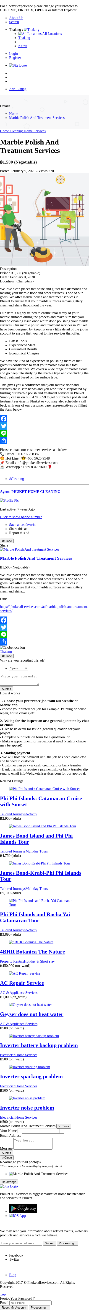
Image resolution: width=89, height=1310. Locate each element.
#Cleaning (16, 479)
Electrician (7, 1055)
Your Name (8, 1131)
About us (15, 77)
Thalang (6, 651)
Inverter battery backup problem (39, 1045)
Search (14, 22)
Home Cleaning (12, 131)
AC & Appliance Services (18, 993)
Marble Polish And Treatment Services (37, 118)
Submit (6, 689)
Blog (12, 1275)
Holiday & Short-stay (39, 961)
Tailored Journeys (13, 814)
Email (4, 1303)
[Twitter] (44, 426)
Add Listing (17, 89)
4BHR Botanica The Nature (32, 952)
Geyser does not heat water (31, 1014)
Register (15, 58)
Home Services (35, 131)
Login (13, 53)
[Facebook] (44, 418)
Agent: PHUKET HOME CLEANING (30, 492)
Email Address (10, 1135)
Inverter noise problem (27, 1108)
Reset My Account (14, 1307)
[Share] (44, 440)
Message (6, 1148)
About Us (16, 18)
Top (3, 1294)
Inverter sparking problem (31, 1076)
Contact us (16, 81)
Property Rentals (12, 961)
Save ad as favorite (22, 525)
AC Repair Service (22, 983)
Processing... (39, 1307)
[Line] (44, 433)
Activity (31, 814)
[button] (21, 517)
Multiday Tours (37, 851)
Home (13, 73)
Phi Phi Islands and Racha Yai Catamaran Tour (35, 917)
